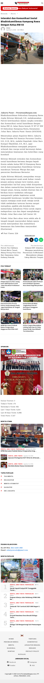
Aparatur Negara (32, 645)
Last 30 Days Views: (9, 412)
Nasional (11, 648)
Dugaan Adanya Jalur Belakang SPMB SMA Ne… (25, 598)
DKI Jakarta (9, 491)
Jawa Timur (10, 449)
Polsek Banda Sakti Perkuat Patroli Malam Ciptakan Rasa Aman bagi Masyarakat (33, 283)
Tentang (32, 639)
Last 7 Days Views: (8, 409)
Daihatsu (8, 487)
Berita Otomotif (11, 483)
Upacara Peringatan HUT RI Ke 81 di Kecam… (24, 458)
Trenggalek (20, 449)
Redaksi (32, 648)
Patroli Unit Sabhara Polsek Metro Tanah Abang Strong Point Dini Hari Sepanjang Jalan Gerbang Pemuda (11, 252)
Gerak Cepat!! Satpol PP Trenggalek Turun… (23, 589)
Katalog (21, 654)
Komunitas (32, 642)
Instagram (33, 662)
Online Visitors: (7, 400)
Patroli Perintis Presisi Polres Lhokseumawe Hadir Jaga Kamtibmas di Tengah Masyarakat (10, 306)
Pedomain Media (11, 642)
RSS (33, 665)
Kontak (11, 651)
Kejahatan (9, 480)
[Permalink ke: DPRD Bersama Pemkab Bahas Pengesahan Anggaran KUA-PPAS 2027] (11, 318)
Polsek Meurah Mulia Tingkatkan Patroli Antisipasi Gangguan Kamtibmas (30, 306)
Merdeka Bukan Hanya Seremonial (20, 466)
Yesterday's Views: (8, 406)
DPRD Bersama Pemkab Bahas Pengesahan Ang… (18, 451)
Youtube (12, 665)
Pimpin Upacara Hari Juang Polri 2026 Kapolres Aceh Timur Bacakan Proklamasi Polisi (10, 284)
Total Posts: (6, 415)
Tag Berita (8, 476)
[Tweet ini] (31, 240)
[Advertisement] (22, 88)
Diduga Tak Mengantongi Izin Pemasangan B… (25, 625)
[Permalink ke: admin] (3, 28)
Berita (3, 449)
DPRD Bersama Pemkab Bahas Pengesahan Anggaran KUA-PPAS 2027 (9, 327)
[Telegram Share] (36, 240)
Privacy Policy (32, 651)
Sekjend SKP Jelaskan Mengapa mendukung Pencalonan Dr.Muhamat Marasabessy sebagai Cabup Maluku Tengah (33, 252)
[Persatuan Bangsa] (22, 3)
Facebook (12, 662)
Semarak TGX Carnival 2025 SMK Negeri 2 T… (25, 607)
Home (11, 639)
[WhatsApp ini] (41, 240)
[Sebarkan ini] (27, 240)
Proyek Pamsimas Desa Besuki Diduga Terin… (23, 616)
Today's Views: (7, 403)
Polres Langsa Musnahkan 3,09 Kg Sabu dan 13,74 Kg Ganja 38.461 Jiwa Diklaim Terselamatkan (32, 328)
